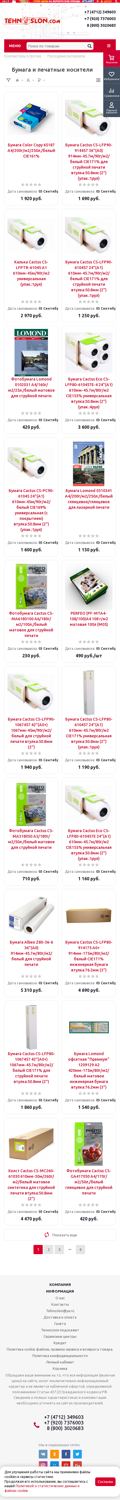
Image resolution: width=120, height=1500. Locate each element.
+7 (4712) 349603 (100, 12)
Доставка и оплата (60, 1317)
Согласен (105, 1482)
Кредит (60, 1343)
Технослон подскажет (60, 1330)
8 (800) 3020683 (101, 25)
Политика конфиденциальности (60, 1356)
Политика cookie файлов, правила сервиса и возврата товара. (60, 1349)
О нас (60, 1298)
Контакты (60, 1304)
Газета (60, 1323)
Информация (60, 1291)
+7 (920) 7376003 (100, 19)
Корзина (60, 1368)
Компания (60, 1284)
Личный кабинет (60, 1362)
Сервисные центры (60, 1336)
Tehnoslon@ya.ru (60, 1311)
